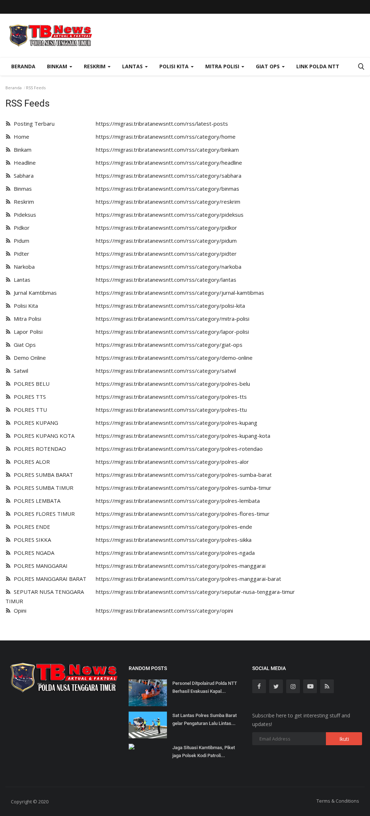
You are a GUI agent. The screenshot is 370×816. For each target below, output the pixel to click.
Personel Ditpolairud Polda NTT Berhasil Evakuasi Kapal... (204, 687)
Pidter (20, 253)
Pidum (20, 240)
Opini (18, 610)
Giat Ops (23, 344)
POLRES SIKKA (31, 539)
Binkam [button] (58, 66)
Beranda (23, 66)
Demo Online (28, 357)
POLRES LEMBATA (35, 500)
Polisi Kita (24, 305)
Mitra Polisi (26, 318)
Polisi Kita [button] (174, 66)
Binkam (21, 149)
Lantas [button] (133, 66)
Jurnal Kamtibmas (34, 292)
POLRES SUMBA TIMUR (42, 487)
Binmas (21, 188)
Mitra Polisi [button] (223, 66)
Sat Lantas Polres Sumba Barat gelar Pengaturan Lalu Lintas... (204, 719)
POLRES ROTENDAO (38, 448)
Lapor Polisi (27, 331)
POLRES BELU (30, 383)
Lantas (20, 279)
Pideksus (23, 214)
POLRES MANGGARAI (39, 565)
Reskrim (22, 201)
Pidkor (20, 227)
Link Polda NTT (317, 66)
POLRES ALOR (30, 461)
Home (20, 136)
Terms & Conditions (338, 801)
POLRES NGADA (32, 552)
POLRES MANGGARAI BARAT (48, 578)
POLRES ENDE (30, 526)
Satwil (19, 370)
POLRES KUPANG (34, 422)
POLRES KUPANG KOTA (42, 435)
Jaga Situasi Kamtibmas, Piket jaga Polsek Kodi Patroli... (203, 751)
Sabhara (22, 175)
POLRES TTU (29, 409)
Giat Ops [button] (268, 66)
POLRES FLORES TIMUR (43, 513)
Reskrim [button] (95, 66)
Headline (23, 162)
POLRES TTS (28, 396)
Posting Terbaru (33, 123)
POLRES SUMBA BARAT (42, 474)
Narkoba (23, 266)
